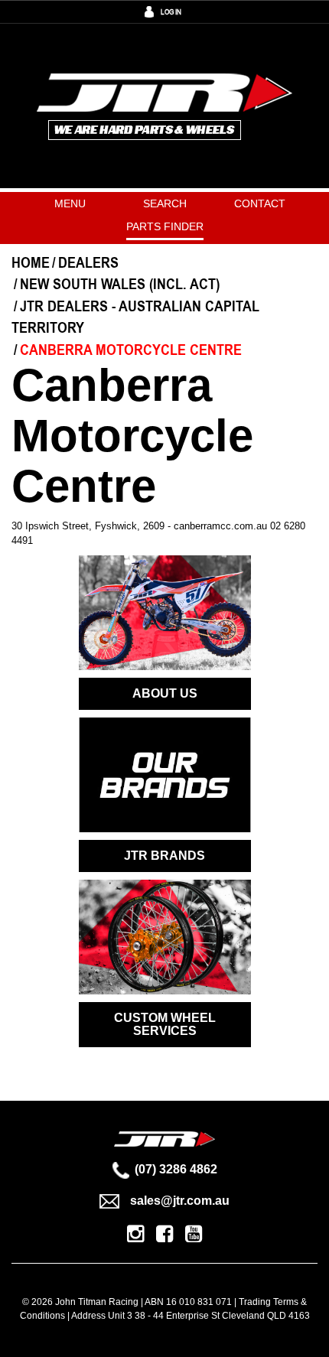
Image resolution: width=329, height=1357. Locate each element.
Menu (70, 203)
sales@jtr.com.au (180, 1200)
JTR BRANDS (164, 855)
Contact (259, 203)
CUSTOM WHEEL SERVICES (165, 1024)
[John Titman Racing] (165, 105)
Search (165, 203)
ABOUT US (164, 693)
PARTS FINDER (165, 226)
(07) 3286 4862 (176, 1169)
